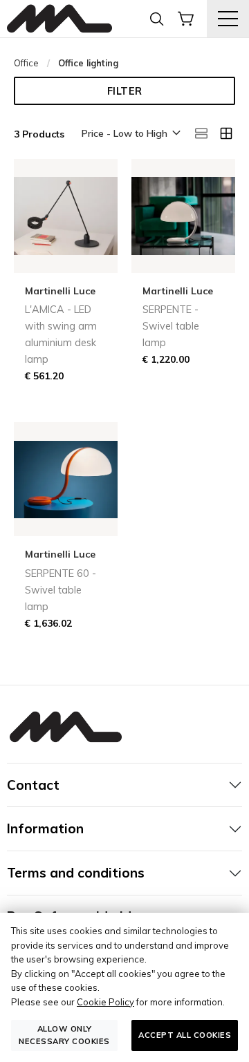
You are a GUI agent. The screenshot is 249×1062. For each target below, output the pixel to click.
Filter (124, 91)
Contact (33, 785)
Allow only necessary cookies (64, 1034)
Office (26, 62)
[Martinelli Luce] (59, 19)
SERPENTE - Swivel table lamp (170, 326)
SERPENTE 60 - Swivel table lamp (60, 590)
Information (45, 828)
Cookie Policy (105, 1001)
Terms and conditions (76, 872)
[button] (130, 134)
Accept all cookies (184, 1035)
